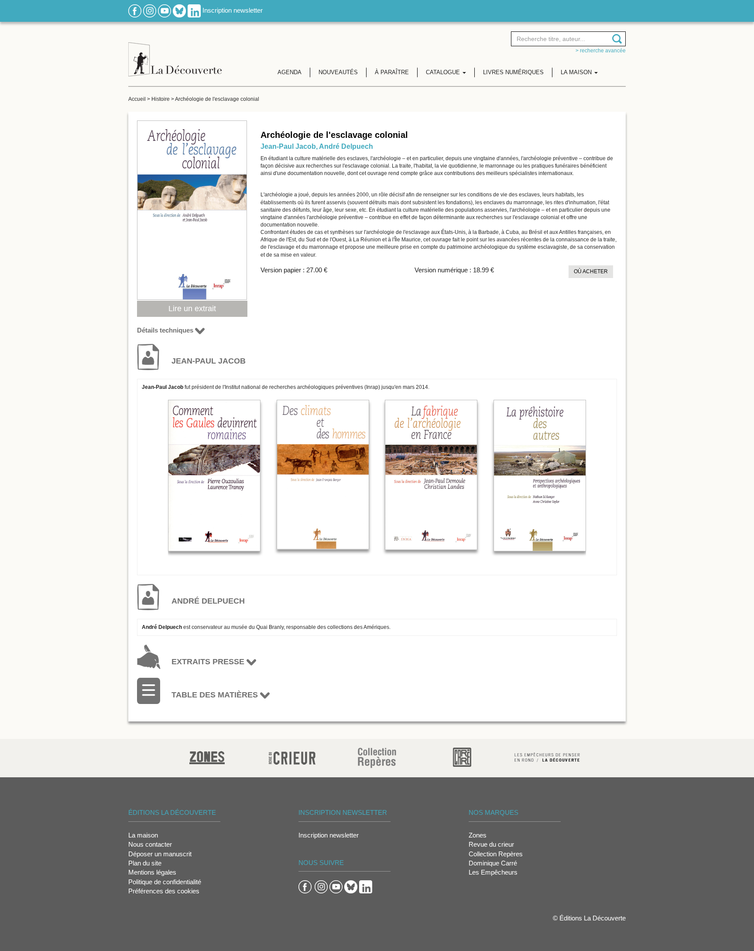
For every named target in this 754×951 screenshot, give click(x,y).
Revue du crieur (491, 844)
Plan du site (144, 863)
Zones (478, 835)
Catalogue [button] (444, 72)
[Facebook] (134, 10)
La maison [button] (577, 72)
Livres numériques (513, 72)
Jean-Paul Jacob (288, 146)
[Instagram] (149, 10)
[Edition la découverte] (175, 52)
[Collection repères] (377, 757)
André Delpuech (346, 146)
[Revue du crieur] (292, 756)
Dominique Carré (493, 863)
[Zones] (207, 756)
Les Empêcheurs (493, 872)
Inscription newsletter (232, 10)
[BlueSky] (179, 10)
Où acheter (591, 271)
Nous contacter (150, 844)
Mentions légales (152, 872)
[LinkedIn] (194, 10)
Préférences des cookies (163, 891)
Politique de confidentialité (164, 882)
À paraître (392, 72)
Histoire (160, 99)
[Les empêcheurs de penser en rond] (547, 756)
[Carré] (462, 756)
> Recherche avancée (601, 51)
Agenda (290, 72)
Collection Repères (496, 854)
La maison (143, 835)
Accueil (137, 99)
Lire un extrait (192, 308)
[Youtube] (164, 10)
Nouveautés (338, 72)
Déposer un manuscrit (160, 854)
